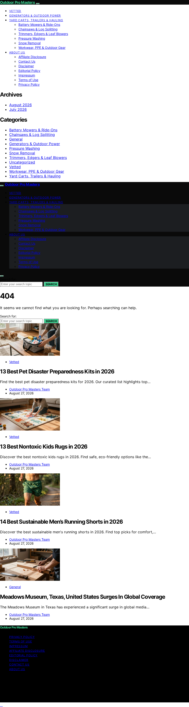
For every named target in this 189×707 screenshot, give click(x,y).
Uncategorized (22, 162)
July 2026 (18, 109)
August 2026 (20, 105)
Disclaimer (26, 66)
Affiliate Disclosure (32, 57)
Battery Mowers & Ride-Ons (39, 24)
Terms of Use (28, 80)
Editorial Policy (29, 71)
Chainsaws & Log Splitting (38, 29)
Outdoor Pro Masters (17, 2)
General (16, 139)
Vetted (15, 11)
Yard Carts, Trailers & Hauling (36, 20)
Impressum (26, 75)
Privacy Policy (29, 84)
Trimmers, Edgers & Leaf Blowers (43, 34)
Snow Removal (29, 43)
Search (51, 284)
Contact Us (26, 61)
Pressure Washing (31, 38)
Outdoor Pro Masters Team (29, 389)
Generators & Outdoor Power (35, 15)
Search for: (8, 279)
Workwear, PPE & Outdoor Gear (41, 48)
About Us (17, 52)
